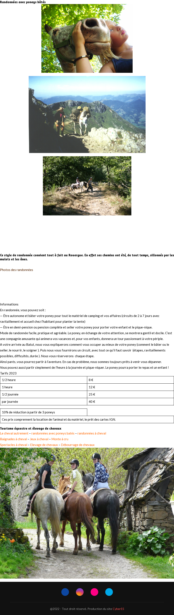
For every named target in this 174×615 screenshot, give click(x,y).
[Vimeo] (109, 592)
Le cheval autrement (14, 433)
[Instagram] (80, 592)
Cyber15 (118, 609)
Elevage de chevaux (44, 445)
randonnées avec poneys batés (52, 433)
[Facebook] (65, 592)
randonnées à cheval (91, 433)
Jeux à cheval (39, 439)
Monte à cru (59, 439)
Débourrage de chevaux (78, 445)
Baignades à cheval (13, 439)
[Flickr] (94, 592)
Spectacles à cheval (13, 445)
